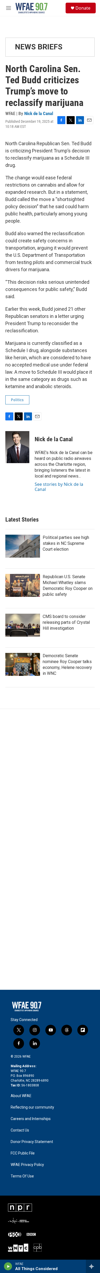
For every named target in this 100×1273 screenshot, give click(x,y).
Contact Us (20, 1130)
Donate (82, 8)
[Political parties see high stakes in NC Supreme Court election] (22, 546)
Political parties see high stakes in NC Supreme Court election (66, 543)
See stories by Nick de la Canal (59, 486)
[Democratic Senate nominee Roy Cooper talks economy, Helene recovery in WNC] (22, 664)
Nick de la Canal (38, 113)
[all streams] (93, 1266)
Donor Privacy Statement (32, 1142)
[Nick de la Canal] (17, 447)
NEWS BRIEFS (38, 46)
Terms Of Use (22, 1176)
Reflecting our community (32, 1107)
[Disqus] (50, 781)
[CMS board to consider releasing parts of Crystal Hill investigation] (22, 625)
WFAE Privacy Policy (27, 1165)
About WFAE (21, 1096)
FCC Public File (23, 1153)
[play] (8, 1266)
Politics (17, 400)
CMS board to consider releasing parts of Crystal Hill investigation (66, 622)
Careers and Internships (31, 1119)
